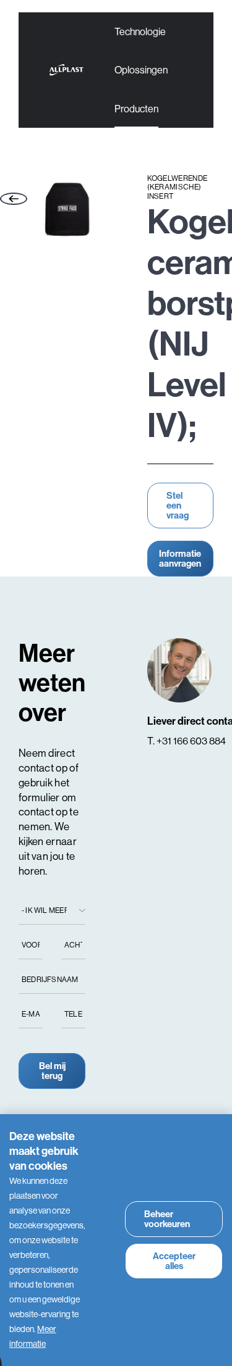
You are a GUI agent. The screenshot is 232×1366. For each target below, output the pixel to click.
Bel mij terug (52, 1070)
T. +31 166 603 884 (186, 741)
